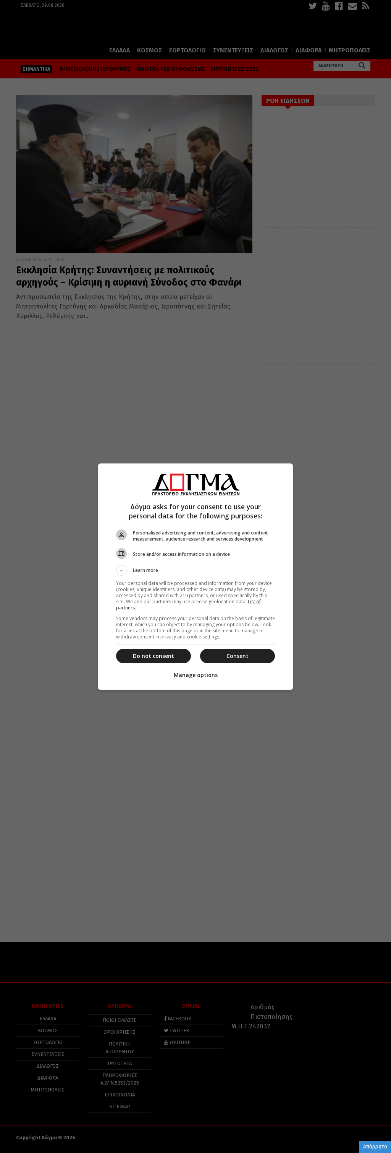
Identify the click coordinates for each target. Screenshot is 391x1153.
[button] (195, 570)
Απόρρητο (375, 1146)
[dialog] (195, 576)
